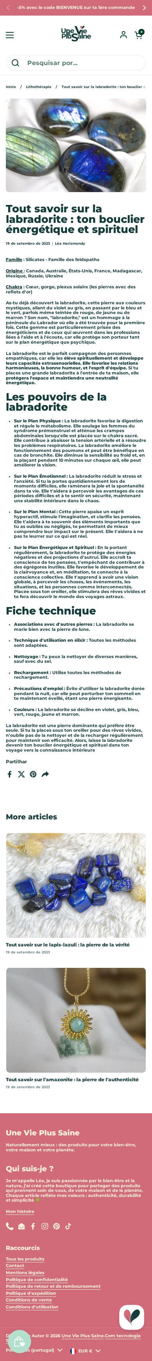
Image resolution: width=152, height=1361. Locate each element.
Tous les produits (25, 1259)
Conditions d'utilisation (32, 1307)
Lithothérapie (38, 87)
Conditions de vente (29, 1300)
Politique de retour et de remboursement (53, 1286)
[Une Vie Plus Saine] (76, 35)
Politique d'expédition (31, 1293)
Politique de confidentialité (37, 1279)
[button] (138, 35)
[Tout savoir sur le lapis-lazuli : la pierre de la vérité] (76, 885)
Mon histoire (20, 1211)
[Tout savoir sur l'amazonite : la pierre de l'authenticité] (76, 1020)
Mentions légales (25, 1272)
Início (11, 87)
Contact (15, 1265)
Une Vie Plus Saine (83, 1335)
